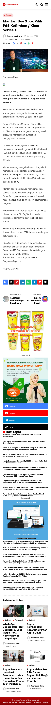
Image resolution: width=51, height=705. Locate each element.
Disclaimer (5, 702)
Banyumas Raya (14, 36)
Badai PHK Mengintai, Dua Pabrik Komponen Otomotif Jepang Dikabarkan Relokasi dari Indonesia (24, 449)
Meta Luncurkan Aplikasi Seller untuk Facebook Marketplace (22, 435)
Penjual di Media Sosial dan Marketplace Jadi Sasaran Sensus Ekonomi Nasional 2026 (25, 455)
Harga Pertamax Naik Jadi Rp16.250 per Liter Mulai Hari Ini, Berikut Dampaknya (25, 462)
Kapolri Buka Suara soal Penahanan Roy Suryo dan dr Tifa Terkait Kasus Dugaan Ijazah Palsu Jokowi (24, 582)
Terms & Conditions (37, 702)
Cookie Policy (29, 702)
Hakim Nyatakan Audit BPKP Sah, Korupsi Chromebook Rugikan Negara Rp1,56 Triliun (25, 575)
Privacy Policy (22, 702)
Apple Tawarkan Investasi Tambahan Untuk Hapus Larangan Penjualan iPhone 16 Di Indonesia (13, 676)
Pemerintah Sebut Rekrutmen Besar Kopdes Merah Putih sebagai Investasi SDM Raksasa (23, 495)
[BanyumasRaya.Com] (10, 4)
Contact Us (45, 702)
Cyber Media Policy (13, 702)
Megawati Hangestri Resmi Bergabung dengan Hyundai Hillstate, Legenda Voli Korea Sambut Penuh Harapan (25, 542)
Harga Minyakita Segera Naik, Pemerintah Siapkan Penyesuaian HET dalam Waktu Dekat (23, 475)
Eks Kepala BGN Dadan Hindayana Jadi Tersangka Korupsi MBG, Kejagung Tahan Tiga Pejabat (23, 588)
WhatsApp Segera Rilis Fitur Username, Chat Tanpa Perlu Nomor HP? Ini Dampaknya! (13, 631)
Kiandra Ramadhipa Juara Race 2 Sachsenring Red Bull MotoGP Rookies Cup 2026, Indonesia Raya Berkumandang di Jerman (25, 549)
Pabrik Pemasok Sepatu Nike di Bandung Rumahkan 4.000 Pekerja (24, 442)
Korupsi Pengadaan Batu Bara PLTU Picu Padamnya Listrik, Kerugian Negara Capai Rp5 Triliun (24, 562)
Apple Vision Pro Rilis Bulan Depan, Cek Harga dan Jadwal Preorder (37, 675)
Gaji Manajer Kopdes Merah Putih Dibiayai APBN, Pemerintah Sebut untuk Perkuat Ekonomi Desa (22, 482)
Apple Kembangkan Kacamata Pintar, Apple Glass (37, 628)
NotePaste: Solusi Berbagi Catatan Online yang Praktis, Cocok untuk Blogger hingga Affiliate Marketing (25, 468)
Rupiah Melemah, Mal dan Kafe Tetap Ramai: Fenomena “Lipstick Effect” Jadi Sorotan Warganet (25, 488)
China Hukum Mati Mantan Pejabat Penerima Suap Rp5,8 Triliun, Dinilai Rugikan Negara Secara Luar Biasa (25, 568)
